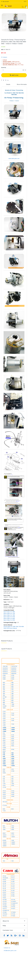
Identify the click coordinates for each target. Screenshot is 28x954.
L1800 (12, 783)
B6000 (4, 749)
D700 (12, 769)
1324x (12, 826)
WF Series (5, 801)
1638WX (13, 842)
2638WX (4, 845)
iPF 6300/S (13, 901)
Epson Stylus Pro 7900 (9, 615)
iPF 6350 (4, 903)
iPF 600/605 (5, 878)
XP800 (12, 796)
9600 (12, 698)
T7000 (4, 724)
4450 (4, 686)
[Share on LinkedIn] (7, 80)
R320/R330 (13, 671)
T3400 (12, 715)
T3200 (4, 715)
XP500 (4, 794)
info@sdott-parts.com (10, 950)
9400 (12, 697)
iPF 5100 (13, 899)
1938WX (4, 844)
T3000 (4, 713)
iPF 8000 (13, 905)
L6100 (4, 785)
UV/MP (8, 831)
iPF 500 (4, 876)
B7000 (12, 749)
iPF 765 (4, 888)
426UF (4, 833)
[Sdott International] (8, 5)
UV (7, 859)
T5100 (12, 718)
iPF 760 (12, 887)
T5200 (4, 720)
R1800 (4, 675)
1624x (4, 827)
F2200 (4, 736)
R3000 (12, 679)
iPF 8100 (13, 906)
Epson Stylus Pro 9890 (9, 618)
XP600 (12, 794)
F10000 (4, 747)
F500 (4, 733)
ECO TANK (9, 803)
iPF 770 (12, 888)
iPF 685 (12, 881)
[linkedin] (23, 936)
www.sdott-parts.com (14, 158)
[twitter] (8, 936)
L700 (4, 782)
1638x (4, 829)
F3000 (12, 736)
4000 (4, 684)
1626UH (4, 835)
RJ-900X (4, 840)
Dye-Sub (9, 838)
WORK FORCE (10, 800)
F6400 (12, 740)
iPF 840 (12, 896)
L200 (12, 776)
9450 (4, 698)
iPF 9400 (13, 915)
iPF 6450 (4, 905)
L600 (12, 780)
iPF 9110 (4, 915)
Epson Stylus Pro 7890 (9, 612)
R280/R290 (13, 670)
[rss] (11, 936)
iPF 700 (4, 883)
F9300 (4, 745)
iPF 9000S (13, 912)
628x (4, 826)
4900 (12, 688)
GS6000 (4, 706)
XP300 (4, 792)
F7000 (4, 742)
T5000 (4, 718)
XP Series (9, 789)
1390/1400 (5, 666)
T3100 (12, 713)
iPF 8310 (13, 908)
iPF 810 (4, 892)
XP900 (4, 798)
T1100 (4, 810)
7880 (12, 693)
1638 (12, 861)
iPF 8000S (5, 906)
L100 (4, 776)
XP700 (4, 796)
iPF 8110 (4, 908)
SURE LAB (9, 767)
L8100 (12, 785)
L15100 (4, 787)
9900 (4, 704)
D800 (4, 771)
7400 (4, 689)
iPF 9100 (13, 914)
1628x (12, 827)
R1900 (12, 675)
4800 (12, 686)
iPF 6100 (4, 901)
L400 (12, 778)
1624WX (4, 842)
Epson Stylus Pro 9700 (9, 616)
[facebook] (4, 936)
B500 (12, 809)
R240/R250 (13, 668)
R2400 (12, 677)
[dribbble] (20, 936)
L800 (12, 782)
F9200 (12, 744)
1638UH (4, 836)
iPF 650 (4, 879)
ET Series (5, 805)
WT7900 (4, 697)
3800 (4, 682)
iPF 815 (12, 892)
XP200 (12, 791)
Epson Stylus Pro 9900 (9, 620)
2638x (12, 829)
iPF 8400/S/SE (6, 910)
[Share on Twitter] (3, 80)
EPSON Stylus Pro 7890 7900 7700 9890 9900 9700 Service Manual (14, 627)
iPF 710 (12, 883)
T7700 (4, 726)
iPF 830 (4, 896)
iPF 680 (4, 881)
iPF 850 (4, 897)
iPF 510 (12, 876)
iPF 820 (4, 894)
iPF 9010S (5, 914)
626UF (12, 833)
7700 (12, 691)
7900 (12, 695)
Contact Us (7, 948)
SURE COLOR (10, 709)
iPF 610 (12, 878)
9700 (4, 700)
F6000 (4, 738)
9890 (12, 702)
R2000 (4, 677)
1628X (12, 840)
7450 (12, 689)
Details (8, 84)
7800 (4, 693)
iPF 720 (4, 885)
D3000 (4, 773)
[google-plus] (15, 936)
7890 (4, 695)
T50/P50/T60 (14, 666)
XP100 (4, 791)
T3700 (4, 717)
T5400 (12, 720)
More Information (22, 84)
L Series (9, 774)
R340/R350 (5, 673)
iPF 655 (12, 879)
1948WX (13, 844)
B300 (4, 809)
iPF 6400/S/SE (14, 903)
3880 (12, 682)
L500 (4, 780)
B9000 (4, 751)
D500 (4, 769)
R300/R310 (5, 671)
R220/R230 (5, 668)
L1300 (4, 783)
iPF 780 (4, 890)
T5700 (4, 722)
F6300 (4, 740)
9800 (12, 700)
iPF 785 (12, 890)
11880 (12, 704)
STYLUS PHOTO (11, 664)
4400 (12, 684)
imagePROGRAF (11, 874)
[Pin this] (5, 80)
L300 (4, 778)
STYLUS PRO (10, 680)
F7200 (4, 744)
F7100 (12, 742)
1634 (4, 861)
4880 (4, 688)
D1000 (12, 771)
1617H (12, 835)
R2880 (4, 679)
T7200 (12, 724)
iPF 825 (12, 894)
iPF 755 (4, 887)
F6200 (12, 738)
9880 (4, 702)
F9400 (12, 745)
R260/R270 (5, 670)
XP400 (12, 792)
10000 (12, 706)
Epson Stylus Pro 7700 (9, 613)
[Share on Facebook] (1, 80)
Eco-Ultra (9, 824)
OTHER (8, 807)
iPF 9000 (4, 912)
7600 (4, 691)
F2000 (4, 735)
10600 (4, 708)
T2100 (4, 711)
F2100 (12, 735)
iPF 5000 (4, 899)
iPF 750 (12, 885)
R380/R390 (13, 673)
